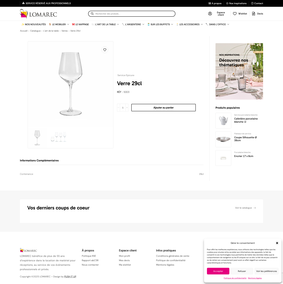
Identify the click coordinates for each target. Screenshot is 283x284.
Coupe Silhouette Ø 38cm (245, 139)
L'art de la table (51, 30)
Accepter (218, 271)
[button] (277, 243)
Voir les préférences (266, 271)
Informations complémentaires (39, 160)
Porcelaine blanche (242, 152)
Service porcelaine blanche (246, 115)
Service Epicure (125, 75)
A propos (217, 3)
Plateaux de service (242, 133)
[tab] (41, 162)
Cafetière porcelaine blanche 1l (246, 120)
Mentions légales (255, 278)
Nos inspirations (238, 3)
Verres (64, 30)
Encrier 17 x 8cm (243, 156)
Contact (258, 3)
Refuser (242, 271)
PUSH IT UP (70, 276)
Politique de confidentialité (235, 278)
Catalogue (35, 30)
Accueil (23, 30)
